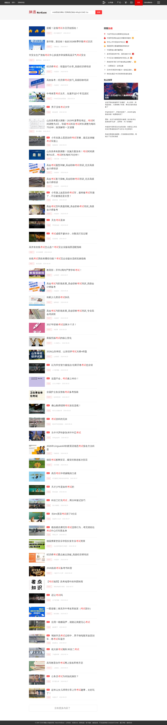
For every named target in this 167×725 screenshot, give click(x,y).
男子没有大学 (60, 107)
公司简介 (68, 723)
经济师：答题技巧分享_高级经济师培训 (69, 66)
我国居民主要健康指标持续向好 (118, 46)
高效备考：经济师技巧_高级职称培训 (67, 79)
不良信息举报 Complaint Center (109, 723)
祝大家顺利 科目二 (65, 649)
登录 (138, 2)
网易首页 (7, 2)
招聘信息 (82, 723)
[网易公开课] (111, 2)
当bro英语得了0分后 (64, 513)
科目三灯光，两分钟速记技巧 (68, 500)
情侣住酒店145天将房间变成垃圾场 (119, 74)
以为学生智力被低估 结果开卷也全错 (72, 364)
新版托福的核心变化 (59, 337)
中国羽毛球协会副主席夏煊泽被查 (119, 38)
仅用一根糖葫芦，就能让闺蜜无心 (70, 622)
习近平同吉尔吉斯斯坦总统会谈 (118, 34)
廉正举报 (122, 723)
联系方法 (75, 723)
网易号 (49, 33)
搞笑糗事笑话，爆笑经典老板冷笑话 (67, 459)
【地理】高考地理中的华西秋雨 (65, 581)
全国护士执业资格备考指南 (62, 391)
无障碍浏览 (21, 2)
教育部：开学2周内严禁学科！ (64, 269)
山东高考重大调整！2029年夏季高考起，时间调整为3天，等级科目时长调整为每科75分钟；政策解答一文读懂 (71, 124)
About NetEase (59, 723)
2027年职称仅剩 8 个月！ (62, 324)
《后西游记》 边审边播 (115, 66)
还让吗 (57, 595)
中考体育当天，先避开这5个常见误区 (68, 93)
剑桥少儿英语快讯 (58, 297)
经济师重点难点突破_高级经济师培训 (67, 554)
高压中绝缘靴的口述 (63, 473)
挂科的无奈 (59, 418)
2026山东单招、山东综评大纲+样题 (67, 351)
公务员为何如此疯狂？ (65, 676)
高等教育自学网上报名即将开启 (65, 662)
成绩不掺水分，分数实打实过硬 (69, 233)
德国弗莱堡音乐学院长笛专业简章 (66, 541)
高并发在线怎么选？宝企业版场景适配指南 (55, 247)
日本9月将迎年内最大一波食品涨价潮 (120, 70)
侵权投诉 (129, 723)
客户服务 (88, 723)
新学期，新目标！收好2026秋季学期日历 (69, 41)
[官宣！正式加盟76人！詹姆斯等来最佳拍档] (121, 91)
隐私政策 (95, 723)
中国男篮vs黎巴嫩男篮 (115, 50)
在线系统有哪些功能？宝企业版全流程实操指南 (57, 258)
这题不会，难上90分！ (65, 378)
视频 (48, 112)
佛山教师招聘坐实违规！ (66, 405)
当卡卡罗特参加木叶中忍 (66, 432)
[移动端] (104, 2)
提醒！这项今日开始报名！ (62, 28)
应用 (13, 2)
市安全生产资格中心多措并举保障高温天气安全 (57, 55)
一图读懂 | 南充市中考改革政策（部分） (69, 608)
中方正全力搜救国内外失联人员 (118, 58)
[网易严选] (119, 2)
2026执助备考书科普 (59, 568)
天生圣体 (58, 220)
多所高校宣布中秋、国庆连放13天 (119, 54)
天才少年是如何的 (62, 486)
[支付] (126, 2)
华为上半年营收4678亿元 (116, 42)
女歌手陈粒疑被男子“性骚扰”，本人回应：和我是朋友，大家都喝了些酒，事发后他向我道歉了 (121, 104)
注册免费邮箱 (148, 2)
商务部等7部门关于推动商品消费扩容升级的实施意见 (120, 62)
